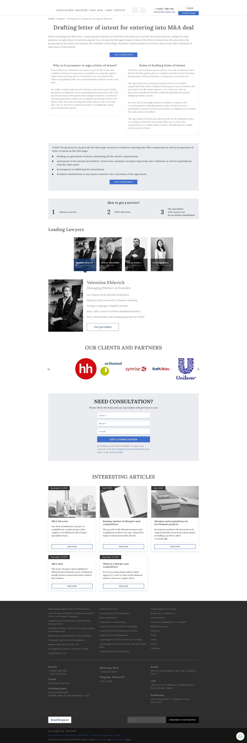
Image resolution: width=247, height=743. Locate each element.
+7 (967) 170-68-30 (57, 674)
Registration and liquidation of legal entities (69, 635)
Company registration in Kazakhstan (66, 640)
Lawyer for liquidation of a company (168, 622)
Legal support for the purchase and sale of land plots (122, 645)
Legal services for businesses (113, 635)
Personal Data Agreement (101, 735)
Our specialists (103, 326)
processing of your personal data (128, 449)
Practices (81, 10)
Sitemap (117, 735)
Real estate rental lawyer (163, 613)
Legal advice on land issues (112, 622)
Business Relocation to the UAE (63, 644)
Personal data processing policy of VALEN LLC (68, 735)
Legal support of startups (163, 609)
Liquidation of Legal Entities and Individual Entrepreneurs (69, 622)
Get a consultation (123, 55)
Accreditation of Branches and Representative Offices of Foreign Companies (71, 615)
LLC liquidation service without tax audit (68, 648)
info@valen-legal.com (164, 12)
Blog (100, 10)
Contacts (119, 10)
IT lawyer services (108, 609)
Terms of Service (118, 739)
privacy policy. (117, 452)
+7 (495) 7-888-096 (164, 8)
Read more (72, 547)
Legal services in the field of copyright (118, 626)
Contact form (188, 13)
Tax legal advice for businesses (114, 613)
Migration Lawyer (159, 626)
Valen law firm (65, 10)
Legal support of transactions (114, 651)
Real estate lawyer (108, 617)
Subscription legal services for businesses (68, 609)
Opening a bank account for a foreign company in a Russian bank (71, 630)
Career (154, 644)
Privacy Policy (101, 739)
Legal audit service (57, 653)
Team (93, 10)
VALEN (51, 19)
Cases (108, 10)
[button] (180, 8)
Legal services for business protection (118, 630)
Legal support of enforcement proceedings (121, 639)
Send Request (60, 719)
